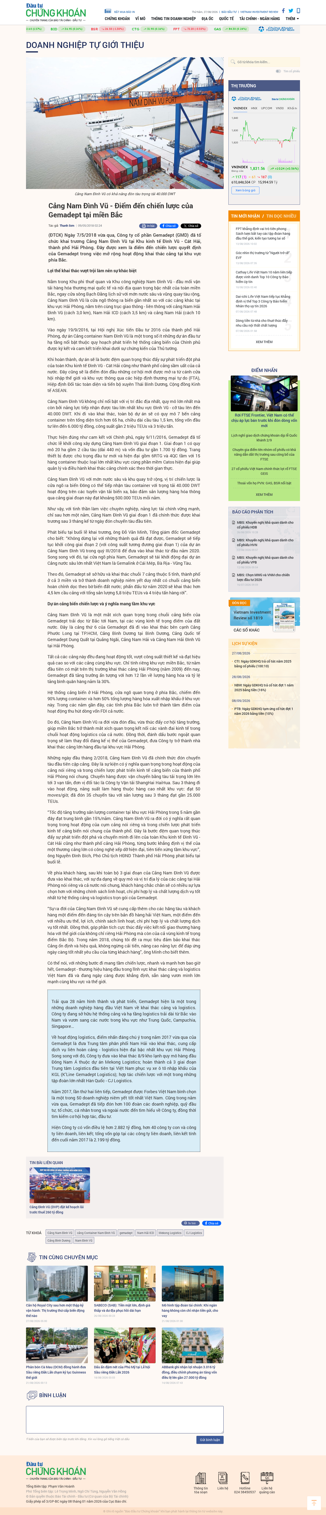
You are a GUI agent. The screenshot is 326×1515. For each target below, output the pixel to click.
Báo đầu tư (229, 11)
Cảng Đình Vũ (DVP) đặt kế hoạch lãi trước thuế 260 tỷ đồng (57, 1209)
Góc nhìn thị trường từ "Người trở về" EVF (263, 255)
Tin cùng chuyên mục (68, 1257)
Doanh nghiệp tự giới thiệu (85, 44)
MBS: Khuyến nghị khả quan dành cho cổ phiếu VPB (265, 559)
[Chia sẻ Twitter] (289, 10)
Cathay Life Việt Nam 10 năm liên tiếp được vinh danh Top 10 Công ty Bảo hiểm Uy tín (264, 277)
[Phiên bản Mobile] (296, 10)
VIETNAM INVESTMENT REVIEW (259, 11)
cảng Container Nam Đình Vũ (96, 1233)
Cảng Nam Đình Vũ (59, 1233)
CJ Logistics (194, 1233)
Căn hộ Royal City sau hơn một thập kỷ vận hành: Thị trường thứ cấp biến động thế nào (55, 1310)
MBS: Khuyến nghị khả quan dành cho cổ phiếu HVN (265, 542)
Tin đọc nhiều (281, 216)
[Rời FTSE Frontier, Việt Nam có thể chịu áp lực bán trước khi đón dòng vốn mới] (264, 393)
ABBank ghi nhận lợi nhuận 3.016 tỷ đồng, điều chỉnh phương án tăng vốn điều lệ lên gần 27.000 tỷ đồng (189, 1372)
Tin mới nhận (245, 216)
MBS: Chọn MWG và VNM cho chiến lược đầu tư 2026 (263, 577)
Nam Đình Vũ (83, 1240)
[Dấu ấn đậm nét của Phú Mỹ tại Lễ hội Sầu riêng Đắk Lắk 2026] (125, 1345)
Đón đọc (239, 603)
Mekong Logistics (170, 1233)
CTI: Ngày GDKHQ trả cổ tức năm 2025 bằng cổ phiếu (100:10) (262, 663)
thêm (290, 18)
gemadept (126, 1233)
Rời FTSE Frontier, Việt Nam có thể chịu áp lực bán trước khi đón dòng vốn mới (264, 420)
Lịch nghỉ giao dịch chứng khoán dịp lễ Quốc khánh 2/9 (264, 437)
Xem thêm (264, 342)
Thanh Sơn (67, 225)
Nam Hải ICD (145, 1233)
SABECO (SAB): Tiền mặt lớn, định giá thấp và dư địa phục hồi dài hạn (122, 1308)
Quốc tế (226, 18)
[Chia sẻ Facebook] (281, 10)
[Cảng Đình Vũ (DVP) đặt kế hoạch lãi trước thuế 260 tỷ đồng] (60, 1185)
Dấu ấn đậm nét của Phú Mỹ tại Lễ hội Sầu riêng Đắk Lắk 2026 (122, 1369)
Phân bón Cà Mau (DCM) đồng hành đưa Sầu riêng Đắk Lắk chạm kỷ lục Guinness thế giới (56, 1372)
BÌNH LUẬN (52, 1395)
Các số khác (247, 630)
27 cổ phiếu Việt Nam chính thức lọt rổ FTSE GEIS (264, 471)
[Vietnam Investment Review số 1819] (284, 617)
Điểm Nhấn (264, 370)
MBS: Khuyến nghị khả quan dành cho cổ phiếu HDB (265, 524)
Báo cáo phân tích (252, 512)
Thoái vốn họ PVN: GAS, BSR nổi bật (264, 483)
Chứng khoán (117, 18)
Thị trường (243, 86)
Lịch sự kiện (244, 643)
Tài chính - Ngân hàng (259, 18)
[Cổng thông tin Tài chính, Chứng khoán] (56, 12)
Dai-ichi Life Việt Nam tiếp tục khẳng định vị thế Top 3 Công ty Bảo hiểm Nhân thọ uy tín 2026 (263, 301)
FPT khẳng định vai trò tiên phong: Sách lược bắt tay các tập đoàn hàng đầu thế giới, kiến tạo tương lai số (263, 233)
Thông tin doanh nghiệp (173, 18)
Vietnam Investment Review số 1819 (252, 615)
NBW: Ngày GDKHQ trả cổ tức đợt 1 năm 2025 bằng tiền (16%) (264, 687)
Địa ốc (207, 18)
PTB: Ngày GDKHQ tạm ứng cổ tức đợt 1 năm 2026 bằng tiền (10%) (263, 711)
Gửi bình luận (210, 1439)
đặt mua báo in (124, 11)
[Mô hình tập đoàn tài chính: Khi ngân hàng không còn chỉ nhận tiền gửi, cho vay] (193, 1283)
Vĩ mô (140, 18)
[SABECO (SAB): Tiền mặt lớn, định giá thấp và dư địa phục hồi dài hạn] (125, 1283)
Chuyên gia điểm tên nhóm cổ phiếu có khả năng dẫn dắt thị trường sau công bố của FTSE (264, 454)
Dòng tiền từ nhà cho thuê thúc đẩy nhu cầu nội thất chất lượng (262, 323)
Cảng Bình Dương (58, 1240)
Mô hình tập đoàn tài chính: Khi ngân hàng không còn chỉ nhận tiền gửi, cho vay (190, 1310)
